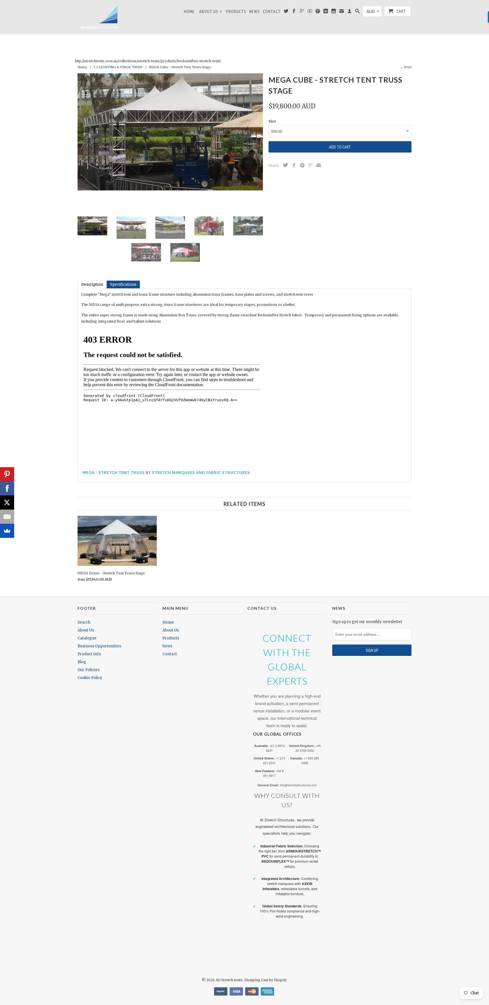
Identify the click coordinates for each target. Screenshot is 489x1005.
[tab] (92, 284)
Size (272, 121)
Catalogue (87, 638)
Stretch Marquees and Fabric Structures (201, 472)
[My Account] (349, 12)
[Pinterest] (7, 474)
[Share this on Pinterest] (300, 165)
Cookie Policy (90, 677)
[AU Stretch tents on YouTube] (310, 12)
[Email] (7, 517)
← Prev (405, 67)
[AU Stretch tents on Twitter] (286, 12)
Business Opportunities (99, 646)
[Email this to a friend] (317, 165)
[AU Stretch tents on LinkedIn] (325, 12)
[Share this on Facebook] (292, 165)
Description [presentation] (92, 284)
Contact (272, 11)
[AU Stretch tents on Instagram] (333, 12)
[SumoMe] (7, 531)
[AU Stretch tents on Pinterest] (318, 12)
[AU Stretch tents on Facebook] (294, 12)
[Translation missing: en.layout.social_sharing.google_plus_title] (309, 165)
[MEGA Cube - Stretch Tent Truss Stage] (170, 131)
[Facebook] (7, 488)
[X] (7, 502)
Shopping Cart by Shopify (265, 980)
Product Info (89, 654)
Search (84, 622)
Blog (82, 662)
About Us (210, 11)
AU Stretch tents (229, 980)
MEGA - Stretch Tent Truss (114, 472)
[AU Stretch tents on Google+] (302, 12)
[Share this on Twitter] (284, 165)
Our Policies (89, 669)
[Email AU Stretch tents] (341, 12)
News (254, 11)
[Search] (357, 12)
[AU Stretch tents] (99, 17)
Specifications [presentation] (123, 284)
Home (189, 11)
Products (236, 11)
